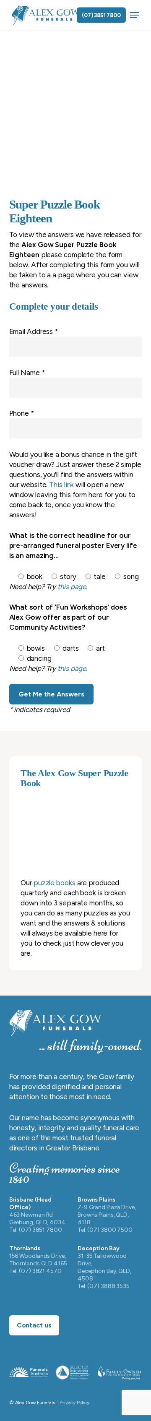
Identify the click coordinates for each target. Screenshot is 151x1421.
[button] (134, 15)
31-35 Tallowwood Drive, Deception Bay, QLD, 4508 (104, 1267)
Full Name (27, 372)
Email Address (34, 331)
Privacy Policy (74, 1402)
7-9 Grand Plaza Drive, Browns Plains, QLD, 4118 (107, 1215)
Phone (21, 413)
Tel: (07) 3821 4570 (35, 1271)
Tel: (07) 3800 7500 (105, 1229)
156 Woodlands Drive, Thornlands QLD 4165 (38, 1259)
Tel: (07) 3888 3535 (104, 1286)
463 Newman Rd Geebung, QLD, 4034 (37, 1218)
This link (61, 484)
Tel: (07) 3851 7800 (35, 1229)
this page (71, 586)
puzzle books (55, 883)
